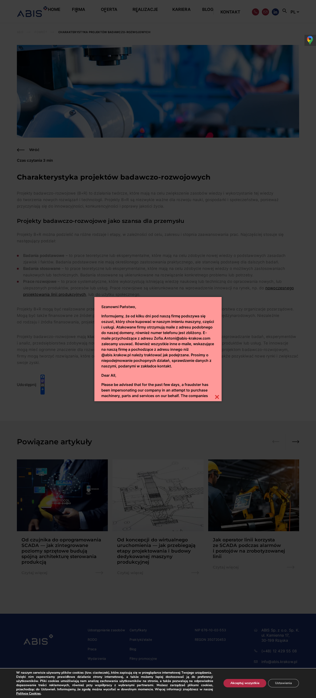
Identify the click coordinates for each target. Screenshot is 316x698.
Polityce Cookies (28, 693)
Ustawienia (283, 683)
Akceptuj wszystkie (244, 683)
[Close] (217, 396)
